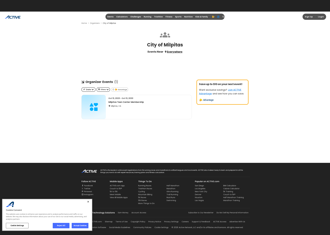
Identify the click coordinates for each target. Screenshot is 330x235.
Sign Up (309, 16)
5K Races (142, 197)
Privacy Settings (171, 221)
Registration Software (96, 227)
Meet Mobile (115, 194)
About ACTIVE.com (93, 221)
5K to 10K (114, 191)
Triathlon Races (145, 188)
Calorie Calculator (231, 188)
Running (147, 16)
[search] (223, 16)
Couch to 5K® (116, 188)
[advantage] (213, 16)
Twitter (87, 188)
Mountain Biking (145, 194)
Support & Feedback (201, 221)
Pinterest (88, 191)
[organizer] (218, 16)
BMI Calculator (229, 185)
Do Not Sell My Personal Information (233, 212)
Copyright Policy (138, 221)
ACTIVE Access (219, 221)
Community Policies (142, 227)
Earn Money (123, 212)
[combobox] (88, 89)
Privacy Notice (154, 221)
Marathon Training (231, 200)
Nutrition (188, 16)
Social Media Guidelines (119, 227)
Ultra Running (172, 191)
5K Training (228, 191)
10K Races (142, 200)
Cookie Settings (17, 225)
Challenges (135, 16)
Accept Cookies (80, 225)
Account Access (138, 212)
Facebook (88, 185)
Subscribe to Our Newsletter (200, 212)
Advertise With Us (237, 221)
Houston (198, 197)
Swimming (171, 200)
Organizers (95, 23)
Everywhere (174, 52)
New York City (201, 191)
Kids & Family (201, 16)
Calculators (122, 16)
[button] (103, 89)
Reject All (61, 225)
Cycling (141, 191)
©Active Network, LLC (184, 227)
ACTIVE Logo (86, 170)
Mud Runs (171, 197)
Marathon (171, 188)
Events (110, 16)
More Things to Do (146, 203)
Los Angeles (200, 188)
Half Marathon (173, 185)
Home (84, 23)
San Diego (199, 185)
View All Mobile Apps (119, 197)
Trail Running (172, 194)
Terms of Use (122, 221)
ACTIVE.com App (117, 185)
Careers (185, 221)
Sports (178, 16)
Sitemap (109, 221)
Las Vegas (199, 200)
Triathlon (158, 16)
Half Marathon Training (233, 197)
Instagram (88, 194)
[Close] (88, 202)
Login (321, 16)
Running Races (144, 185)
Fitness (169, 16)
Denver (198, 194)
